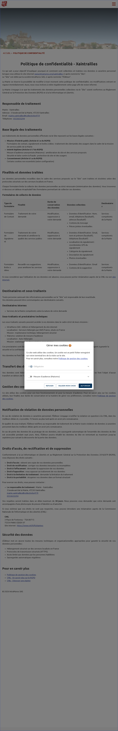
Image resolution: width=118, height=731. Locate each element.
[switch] (29, 376)
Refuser (49, 386)
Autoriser (85, 386)
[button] (59, 366)
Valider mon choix (67, 386)
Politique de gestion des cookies (73, 358)
